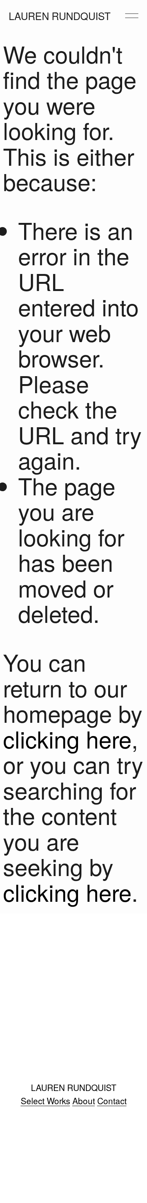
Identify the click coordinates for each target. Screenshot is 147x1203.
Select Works (45, 1100)
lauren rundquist (59, 15)
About (83, 1100)
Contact (112, 1100)
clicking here (67, 738)
